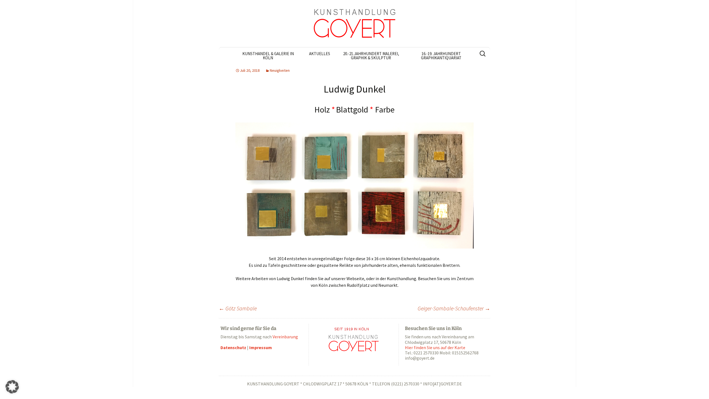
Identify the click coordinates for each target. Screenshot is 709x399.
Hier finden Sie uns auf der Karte (435, 347)
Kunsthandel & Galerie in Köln (268, 55)
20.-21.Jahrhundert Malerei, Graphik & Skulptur (371, 55)
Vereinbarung (285, 336)
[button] (12, 387)
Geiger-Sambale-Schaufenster (454, 308)
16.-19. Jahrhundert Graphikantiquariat (441, 55)
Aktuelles (319, 53)
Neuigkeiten (280, 70)
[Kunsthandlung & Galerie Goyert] (354, 23)
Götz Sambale (238, 308)
